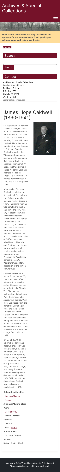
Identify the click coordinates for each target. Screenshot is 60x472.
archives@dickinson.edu (14, 100)
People (14, 427)
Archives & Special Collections (21, 8)
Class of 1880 (11, 412)
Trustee (8, 400)
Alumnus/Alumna (12, 396)
